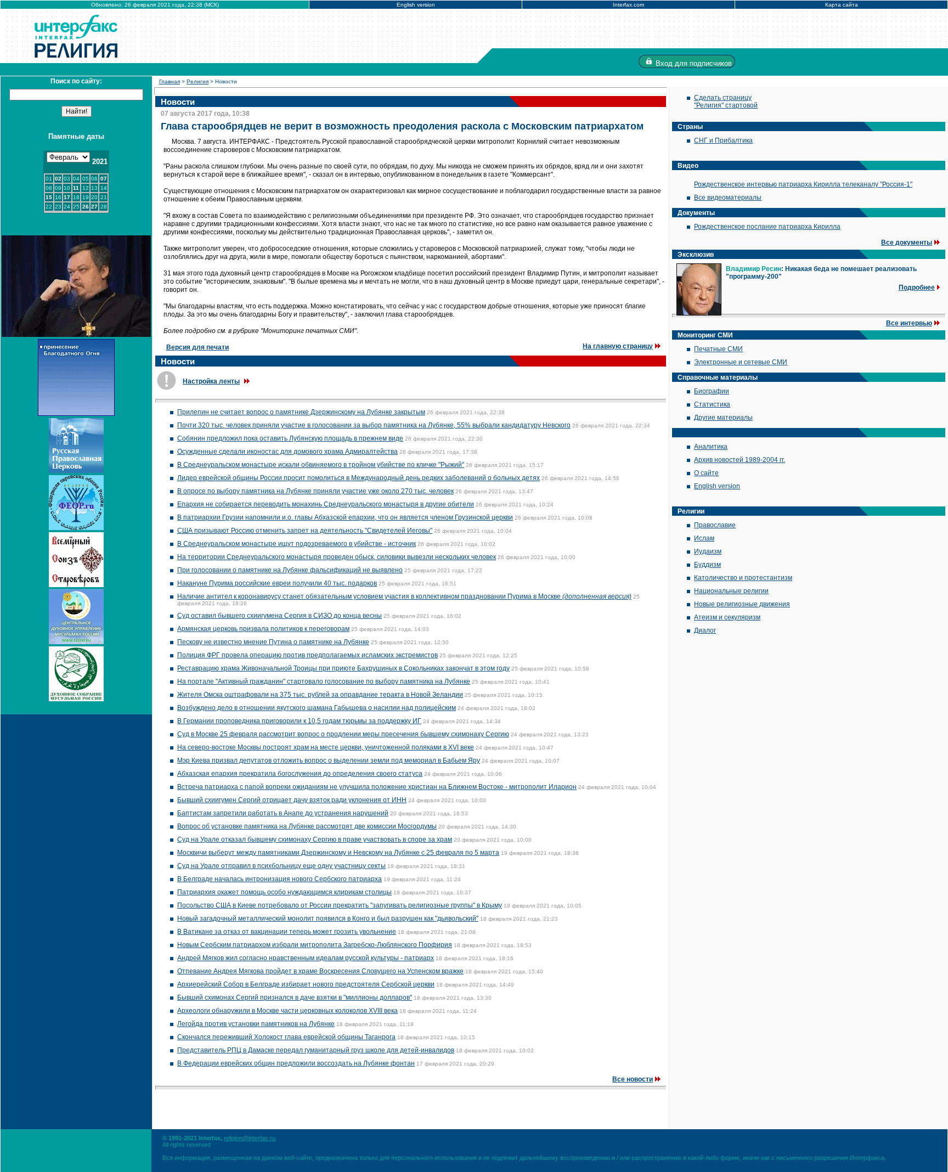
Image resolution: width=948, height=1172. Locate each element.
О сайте (706, 473)
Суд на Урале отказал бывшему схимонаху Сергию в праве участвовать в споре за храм (314, 839)
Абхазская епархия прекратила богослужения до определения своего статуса (299, 773)
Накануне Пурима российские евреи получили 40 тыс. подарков (277, 583)
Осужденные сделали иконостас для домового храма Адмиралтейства (287, 451)
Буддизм (707, 564)
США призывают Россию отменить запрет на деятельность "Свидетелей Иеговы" (304, 530)
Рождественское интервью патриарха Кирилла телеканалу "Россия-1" (803, 184)
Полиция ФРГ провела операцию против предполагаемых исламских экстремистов (307, 655)
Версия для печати (197, 347)
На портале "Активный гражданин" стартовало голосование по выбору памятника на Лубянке (323, 681)
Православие (715, 525)
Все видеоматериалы (727, 197)
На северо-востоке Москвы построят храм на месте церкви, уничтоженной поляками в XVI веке (325, 747)
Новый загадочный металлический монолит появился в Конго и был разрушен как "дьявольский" (327, 918)
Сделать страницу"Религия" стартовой (726, 101)
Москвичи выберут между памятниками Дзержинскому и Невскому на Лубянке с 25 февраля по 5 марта (338, 853)
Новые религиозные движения (742, 604)
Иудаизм (707, 551)
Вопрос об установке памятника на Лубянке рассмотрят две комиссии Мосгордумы (307, 826)
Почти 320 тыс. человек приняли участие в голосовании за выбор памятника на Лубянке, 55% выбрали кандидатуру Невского (374, 425)
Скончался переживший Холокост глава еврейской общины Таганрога (286, 1037)
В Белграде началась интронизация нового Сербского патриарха (279, 879)
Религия (197, 81)
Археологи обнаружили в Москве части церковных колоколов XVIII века (287, 1011)
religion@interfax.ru (249, 1138)
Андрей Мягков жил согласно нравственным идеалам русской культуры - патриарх (305, 958)
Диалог (705, 630)
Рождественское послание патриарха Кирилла (767, 226)
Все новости (632, 1079)
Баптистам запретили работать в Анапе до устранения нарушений (282, 813)
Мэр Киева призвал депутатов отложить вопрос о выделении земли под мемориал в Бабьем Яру (328, 760)
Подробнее (917, 287)
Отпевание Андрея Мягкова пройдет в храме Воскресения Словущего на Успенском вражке (320, 971)
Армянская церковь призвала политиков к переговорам (263, 629)
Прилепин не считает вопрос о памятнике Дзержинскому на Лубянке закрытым (301, 412)
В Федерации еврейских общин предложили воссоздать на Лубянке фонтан (296, 1063)
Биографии (711, 391)
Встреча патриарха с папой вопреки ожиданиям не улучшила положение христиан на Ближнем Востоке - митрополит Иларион (377, 787)
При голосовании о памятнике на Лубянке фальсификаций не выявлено (290, 570)
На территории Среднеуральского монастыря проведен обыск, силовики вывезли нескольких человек (336, 557)
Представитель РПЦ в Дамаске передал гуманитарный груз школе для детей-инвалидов (315, 1050)
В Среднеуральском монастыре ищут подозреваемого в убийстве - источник (296, 544)
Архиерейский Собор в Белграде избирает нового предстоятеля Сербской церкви (306, 984)
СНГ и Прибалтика (723, 140)
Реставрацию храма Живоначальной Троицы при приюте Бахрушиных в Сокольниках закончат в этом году (343, 668)
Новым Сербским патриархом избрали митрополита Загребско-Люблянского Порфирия (314, 945)
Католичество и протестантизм (743, 578)
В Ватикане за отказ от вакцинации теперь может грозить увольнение (286, 932)
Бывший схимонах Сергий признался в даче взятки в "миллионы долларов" (294, 997)
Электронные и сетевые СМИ (740, 362)
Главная (169, 81)
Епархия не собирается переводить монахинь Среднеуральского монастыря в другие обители (325, 504)
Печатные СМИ (718, 349)
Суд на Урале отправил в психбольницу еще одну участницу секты (281, 866)
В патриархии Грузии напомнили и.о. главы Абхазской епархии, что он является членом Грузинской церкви (345, 517)
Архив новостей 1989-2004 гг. (739, 460)
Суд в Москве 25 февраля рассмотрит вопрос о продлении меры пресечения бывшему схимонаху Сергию (343, 734)
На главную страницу (618, 346)
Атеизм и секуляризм (727, 617)
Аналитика (710, 446)
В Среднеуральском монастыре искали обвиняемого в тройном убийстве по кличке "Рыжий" (320, 465)
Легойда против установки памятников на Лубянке (256, 1024)
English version (416, 5)
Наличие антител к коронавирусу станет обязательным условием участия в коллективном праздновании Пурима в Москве (404, 596)
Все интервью (909, 323)
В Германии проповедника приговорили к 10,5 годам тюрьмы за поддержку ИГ (299, 721)
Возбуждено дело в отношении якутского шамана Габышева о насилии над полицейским (316, 708)
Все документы (906, 242)
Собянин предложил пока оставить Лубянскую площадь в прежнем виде (290, 438)
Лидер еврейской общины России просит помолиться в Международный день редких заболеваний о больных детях (358, 478)
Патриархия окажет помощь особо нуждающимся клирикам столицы (284, 892)
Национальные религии (731, 591)
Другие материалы (723, 417)
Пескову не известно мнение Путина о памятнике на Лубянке (273, 642)
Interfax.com (628, 5)
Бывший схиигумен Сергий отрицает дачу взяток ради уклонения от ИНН (292, 800)
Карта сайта (841, 5)
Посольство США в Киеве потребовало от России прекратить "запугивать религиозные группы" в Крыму (339, 905)
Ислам (704, 538)
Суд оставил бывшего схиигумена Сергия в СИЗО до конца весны (279, 615)
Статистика (712, 404)
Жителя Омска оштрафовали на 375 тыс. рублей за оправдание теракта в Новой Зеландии (320, 694)
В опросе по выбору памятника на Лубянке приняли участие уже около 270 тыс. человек (315, 491)
